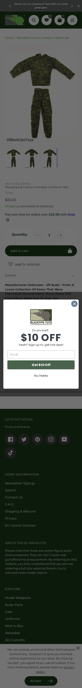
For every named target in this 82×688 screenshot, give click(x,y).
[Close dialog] (74, 304)
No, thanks (41, 376)
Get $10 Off (41, 364)
